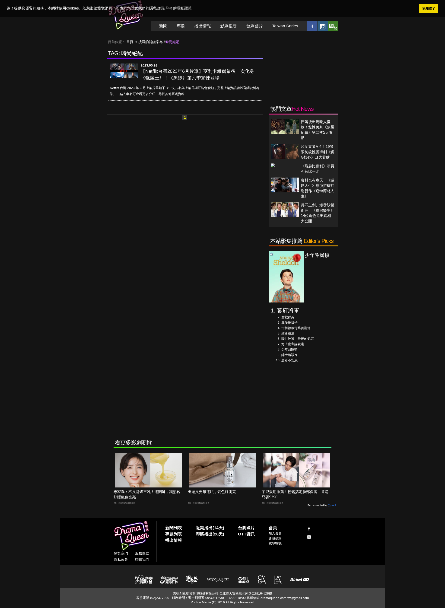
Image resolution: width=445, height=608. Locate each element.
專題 (181, 26)
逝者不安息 (289, 360)
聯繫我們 (142, 559)
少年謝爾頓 (289, 349)
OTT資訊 (246, 534)
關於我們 (121, 553)
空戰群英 (287, 317)
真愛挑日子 (289, 322)
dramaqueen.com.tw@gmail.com (285, 598)
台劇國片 (254, 26)
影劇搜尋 (228, 26)
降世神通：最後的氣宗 (297, 339)
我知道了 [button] (428, 8)
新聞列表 (173, 527)
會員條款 (275, 538)
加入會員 (275, 533)
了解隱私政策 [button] (180, 8)
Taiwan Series (285, 26)
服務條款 (142, 553)
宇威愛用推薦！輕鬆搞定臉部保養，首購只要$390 (295, 494)
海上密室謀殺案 (292, 344)
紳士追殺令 (289, 355)
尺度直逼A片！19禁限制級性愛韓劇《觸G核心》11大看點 (317, 152)
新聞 (163, 26)
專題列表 (173, 534)
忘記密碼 (275, 543)
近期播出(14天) (210, 527)
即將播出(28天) (210, 534)
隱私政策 (121, 559)
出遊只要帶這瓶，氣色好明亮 (212, 492)
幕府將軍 (288, 310)
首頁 (129, 42)
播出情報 (202, 26)
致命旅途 (287, 333)
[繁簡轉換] (333, 26)
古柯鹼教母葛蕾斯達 (296, 328)
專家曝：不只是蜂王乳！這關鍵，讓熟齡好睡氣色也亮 (147, 494)
